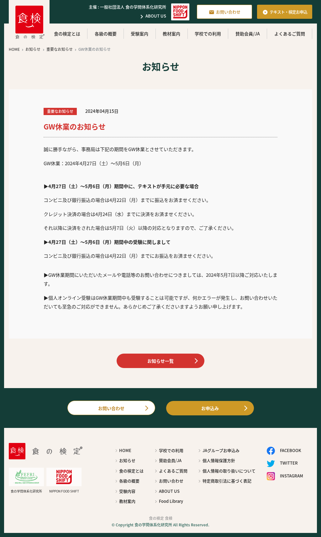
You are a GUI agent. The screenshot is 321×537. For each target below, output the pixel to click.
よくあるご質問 (289, 33)
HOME (125, 450)
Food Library (171, 501)
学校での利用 (208, 33)
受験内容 (127, 491)
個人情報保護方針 (219, 460)
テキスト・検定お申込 (284, 12)
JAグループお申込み (221, 450)
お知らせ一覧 (160, 361)
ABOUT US (152, 16)
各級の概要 (106, 33)
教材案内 (171, 33)
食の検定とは (67, 33)
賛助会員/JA (247, 33)
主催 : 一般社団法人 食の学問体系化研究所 (127, 7)
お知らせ (127, 460)
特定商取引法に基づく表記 (227, 481)
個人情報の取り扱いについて (229, 471)
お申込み (210, 408)
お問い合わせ (224, 12)
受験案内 (139, 33)
